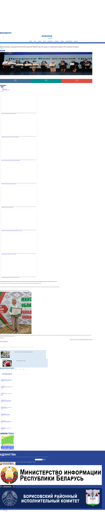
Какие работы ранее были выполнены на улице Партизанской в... (8, 113)
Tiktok (11, 369)
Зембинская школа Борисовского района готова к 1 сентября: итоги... (7, 387)
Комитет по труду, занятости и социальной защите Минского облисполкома (81, 339)
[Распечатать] (76, 344)
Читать (15, 79)
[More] (90, 344)
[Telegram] (45, 36)
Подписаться (77, 79)
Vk (19, 369)
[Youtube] (50, 36)
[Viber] (85, 344)
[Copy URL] (88, 344)
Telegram (2, 369)
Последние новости (7, 373)
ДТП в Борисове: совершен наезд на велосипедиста (7, 207)
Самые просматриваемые (6, 89)
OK (27, 369)
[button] (50, 38)
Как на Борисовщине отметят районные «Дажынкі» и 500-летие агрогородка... (10, 277)
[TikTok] (46, 36)
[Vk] (18, 369)
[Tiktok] (9, 369)
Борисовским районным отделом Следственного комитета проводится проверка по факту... (6, 421)
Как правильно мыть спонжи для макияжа (21, 360)
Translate (6, 510)
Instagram (7, 369)
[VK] (82, 344)
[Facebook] (42, 36)
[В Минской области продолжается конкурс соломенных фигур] (19, 173)
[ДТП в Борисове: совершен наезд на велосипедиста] (19, 196)
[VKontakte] (48, 36)
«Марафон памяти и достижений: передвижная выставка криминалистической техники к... (11, 230)
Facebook (23, 369)
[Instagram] (43, 36)
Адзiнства (1, 76)
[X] (64, 344)
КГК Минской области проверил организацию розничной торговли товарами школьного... (6, 400)
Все (2, 88)
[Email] (73, 344)
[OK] (51, 36)
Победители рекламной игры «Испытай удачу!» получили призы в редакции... (6, 407)
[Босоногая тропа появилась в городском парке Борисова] (3, 391)
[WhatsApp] (70, 344)
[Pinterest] (67, 344)
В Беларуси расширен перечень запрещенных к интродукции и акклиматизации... (10, 160)
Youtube (16, 369)
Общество (2, 50)
